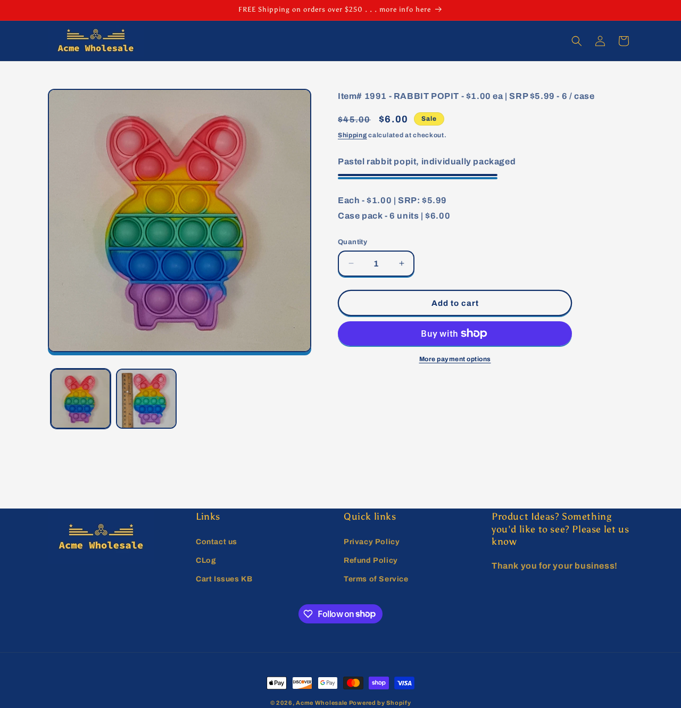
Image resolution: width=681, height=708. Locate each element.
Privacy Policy (372, 541)
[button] (576, 41)
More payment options (455, 359)
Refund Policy (371, 560)
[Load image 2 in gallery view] (146, 399)
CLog (206, 560)
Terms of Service (376, 578)
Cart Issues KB (224, 578)
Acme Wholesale (321, 702)
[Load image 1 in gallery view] (81, 399)
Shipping (352, 135)
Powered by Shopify (380, 702)
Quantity (352, 241)
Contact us (216, 541)
